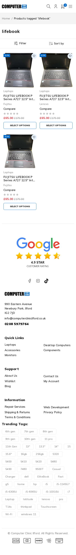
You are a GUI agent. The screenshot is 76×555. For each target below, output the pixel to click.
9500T (39, 469)
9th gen (10, 439)
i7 (69, 491)
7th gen (29, 431)
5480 (54, 461)
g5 (7, 484)
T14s (8, 506)
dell (26, 476)
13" (28, 446)
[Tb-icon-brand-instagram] (38, 281)
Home (6, 18)
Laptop (9, 499)
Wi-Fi (8, 514)
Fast (61, 476)
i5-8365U (31, 491)
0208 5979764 (17, 324)
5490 (8, 469)
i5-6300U (11, 491)
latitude (28, 499)
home (21, 484)
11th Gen (11, 446)
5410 (23, 461)
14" (56, 446)
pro (61, 499)
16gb (24, 454)
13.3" (42, 446)
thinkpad (26, 506)
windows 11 (28, 514)
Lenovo (44, 103)
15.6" (8, 454)
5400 (8, 461)
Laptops (8, 91)
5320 (56, 454)
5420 (38, 461)
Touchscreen (49, 506)
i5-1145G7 (63, 484)
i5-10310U (52, 491)
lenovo (46, 499)
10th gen (30, 439)
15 (68, 446)
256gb (40, 454)
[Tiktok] (46, 281)
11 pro (48, 439)
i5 (47, 484)
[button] (20, 125)
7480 (23, 469)
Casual (56, 469)
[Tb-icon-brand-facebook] (29, 281)
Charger (10, 476)
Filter (22, 43)
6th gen (10, 431)
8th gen (48, 431)
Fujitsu (8, 103)
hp (35, 484)
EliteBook (43, 476)
